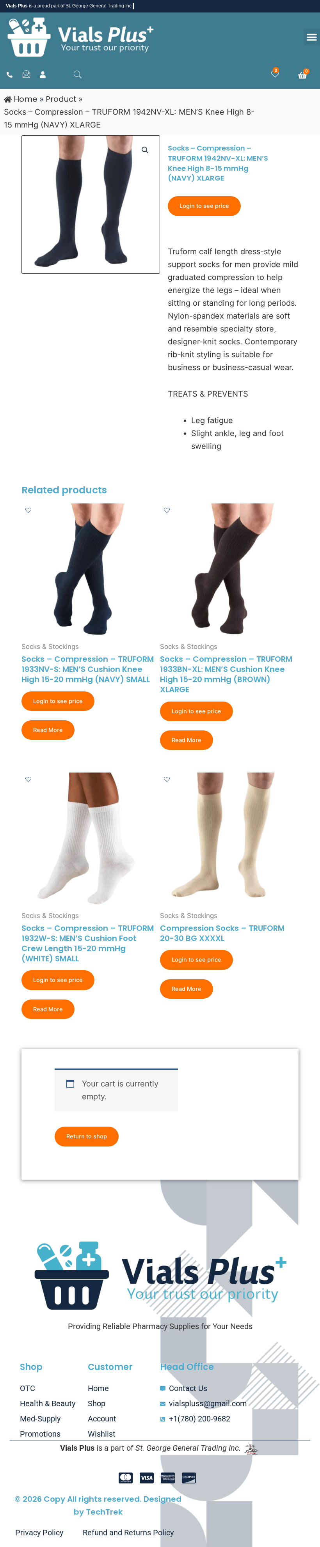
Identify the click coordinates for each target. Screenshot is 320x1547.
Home (25, 99)
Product (61, 99)
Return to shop (86, 1136)
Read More (48, 730)
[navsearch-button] (77, 75)
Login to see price (204, 205)
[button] (312, 37)
